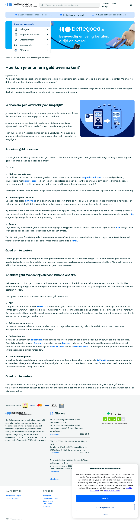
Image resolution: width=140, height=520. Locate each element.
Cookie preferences (105, 507)
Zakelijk (105, 3)
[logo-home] (21, 5)
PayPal (40, 306)
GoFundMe (102, 359)
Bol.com (66, 342)
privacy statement (112, 490)
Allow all (105, 498)
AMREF (75, 240)
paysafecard (30, 180)
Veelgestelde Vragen (13, 495)
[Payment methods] (43, 405)
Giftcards (46, 506)
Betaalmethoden (11, 498)
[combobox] (72, 5)
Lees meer (54, 433)
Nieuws (16, 57)
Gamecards (47, 503)
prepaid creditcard (92, 177)
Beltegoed (47, 495)
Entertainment (48, 501)
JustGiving (29, 200)
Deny (105, 514)
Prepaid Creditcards (50, 498)
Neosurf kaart (57, 346)
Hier (132, 213)
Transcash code (80, 346)
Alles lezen (54, 479)
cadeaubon (37, 339)
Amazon (38, 342)
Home (7, 57)
